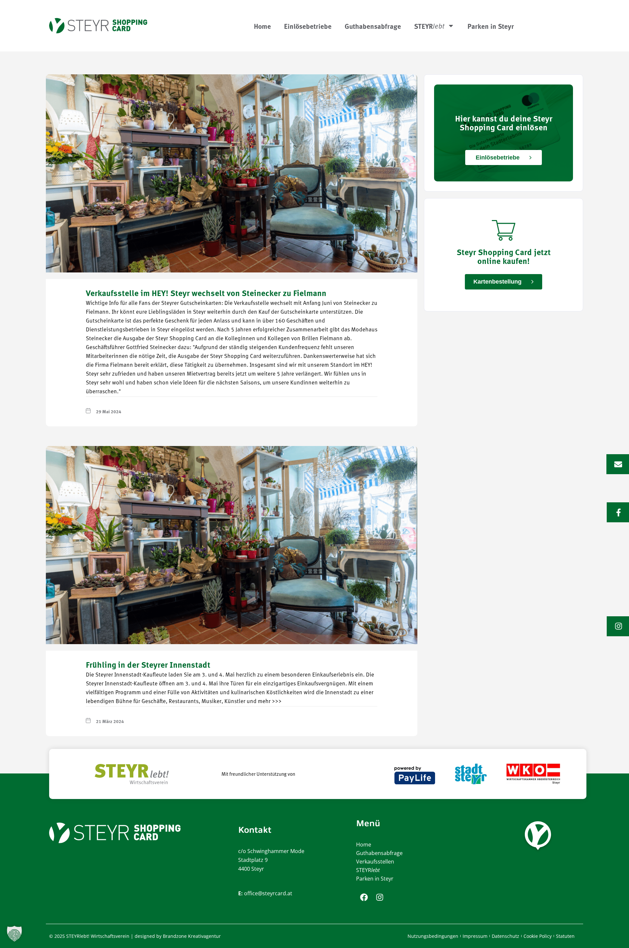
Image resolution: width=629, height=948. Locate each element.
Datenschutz (505, 936)
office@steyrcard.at (268, 893)
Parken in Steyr (490, 26)
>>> (277, 701)
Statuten (565, 936)
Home (262, 26)
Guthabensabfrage (373, 26)
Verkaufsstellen (375, 861)
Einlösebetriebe (308, 26)
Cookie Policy (538, 936)
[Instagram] (380, 897)
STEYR (368, 870)
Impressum (475, 936)
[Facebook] (364, 897)
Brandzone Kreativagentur (192, 936)
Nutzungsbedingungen (433, 936)
